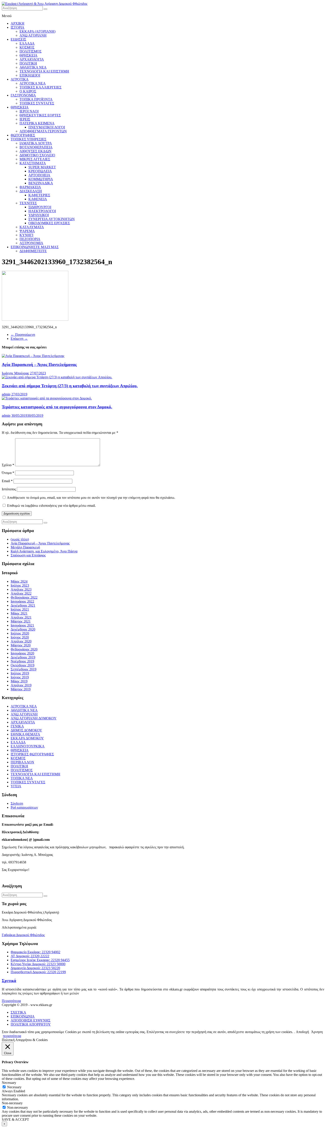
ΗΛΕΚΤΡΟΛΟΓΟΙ (42, 211)
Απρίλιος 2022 (21, 593)
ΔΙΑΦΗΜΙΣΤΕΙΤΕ (33, 251)
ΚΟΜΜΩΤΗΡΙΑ (40, 179)
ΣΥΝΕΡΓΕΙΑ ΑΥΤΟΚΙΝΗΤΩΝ (51, 219)
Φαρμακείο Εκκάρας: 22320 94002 (35, 952)
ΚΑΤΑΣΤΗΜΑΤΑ (33, 163)
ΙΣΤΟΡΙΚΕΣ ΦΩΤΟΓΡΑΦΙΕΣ (32, 754)
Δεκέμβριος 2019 (23, 657)
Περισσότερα (11, 1001)
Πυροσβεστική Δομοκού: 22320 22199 (38, 972)
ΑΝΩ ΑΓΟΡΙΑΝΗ (33, 35)
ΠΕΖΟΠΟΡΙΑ (30, 239)
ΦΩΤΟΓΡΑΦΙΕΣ (23, 135)
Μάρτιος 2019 (21, 689)
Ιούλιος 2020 (20, 633)
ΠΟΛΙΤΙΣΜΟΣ (30, 51)
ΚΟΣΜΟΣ (27, 47)
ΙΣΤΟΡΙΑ (17, 27)
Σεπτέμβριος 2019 (23, 669)
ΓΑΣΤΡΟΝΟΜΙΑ (23, 95)
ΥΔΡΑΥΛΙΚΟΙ (38, 215)
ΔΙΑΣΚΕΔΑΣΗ (31, 191)
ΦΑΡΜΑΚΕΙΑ (30, 187)
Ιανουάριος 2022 (22, 601)
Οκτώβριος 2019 (22, 665)
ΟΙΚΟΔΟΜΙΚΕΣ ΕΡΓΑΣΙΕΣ (49, 223)
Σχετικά (9, 980)
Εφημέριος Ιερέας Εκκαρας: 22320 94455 (40, 960)
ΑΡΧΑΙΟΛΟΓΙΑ (32, 59)
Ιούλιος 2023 (20, 585)
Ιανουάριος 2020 (22, 653)
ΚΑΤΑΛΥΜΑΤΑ (32, 227)
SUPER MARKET (42, 167)
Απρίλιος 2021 (21, 617)
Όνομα (8, 473)
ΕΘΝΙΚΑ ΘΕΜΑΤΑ (25, 734)
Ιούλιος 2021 (20, 609)
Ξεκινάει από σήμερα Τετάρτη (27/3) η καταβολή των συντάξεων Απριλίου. (70, 385)
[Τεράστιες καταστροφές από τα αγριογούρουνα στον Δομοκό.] (47, 398)
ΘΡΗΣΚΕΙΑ (28, 55)
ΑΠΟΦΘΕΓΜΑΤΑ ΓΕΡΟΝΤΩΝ (43, 131)
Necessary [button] (9, 1083)
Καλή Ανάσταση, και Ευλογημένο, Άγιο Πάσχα (44, 551)
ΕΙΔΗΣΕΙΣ (18, 39)
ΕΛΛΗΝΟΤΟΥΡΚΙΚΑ (28, 746)
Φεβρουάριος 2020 (24, 649)
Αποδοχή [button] (302, 1032)
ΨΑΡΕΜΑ (27, 231)
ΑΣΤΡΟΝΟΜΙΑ (31, 243)
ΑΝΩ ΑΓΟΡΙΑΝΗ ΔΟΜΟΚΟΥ (34, 718)
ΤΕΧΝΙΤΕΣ (28, 203)
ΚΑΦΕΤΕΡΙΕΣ (39, 195)
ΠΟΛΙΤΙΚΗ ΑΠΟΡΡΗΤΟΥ (31, 1024)
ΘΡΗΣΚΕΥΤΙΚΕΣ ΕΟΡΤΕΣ (40, 115)
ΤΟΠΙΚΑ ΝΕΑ (22, 778)
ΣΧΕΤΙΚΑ (18, 1012)
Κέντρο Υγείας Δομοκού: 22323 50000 (38, 964)
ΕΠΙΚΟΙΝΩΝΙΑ (23, 1016)
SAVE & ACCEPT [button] (15, 1119)
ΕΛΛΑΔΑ (27, 43)
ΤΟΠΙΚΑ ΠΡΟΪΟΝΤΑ (36, 99)
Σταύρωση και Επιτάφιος (28, 555)
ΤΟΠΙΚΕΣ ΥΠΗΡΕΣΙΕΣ (28, 139)
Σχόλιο (8, 465)
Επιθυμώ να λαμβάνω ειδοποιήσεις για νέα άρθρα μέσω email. (51, 505)
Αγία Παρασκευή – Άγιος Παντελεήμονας (39, 364)
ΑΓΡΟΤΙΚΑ (20, 79)
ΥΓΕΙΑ (16, 786)
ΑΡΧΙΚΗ (17, 23)
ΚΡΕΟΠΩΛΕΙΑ (40, 171)
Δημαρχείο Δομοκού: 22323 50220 (35, 968)
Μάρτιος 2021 (21, 621)
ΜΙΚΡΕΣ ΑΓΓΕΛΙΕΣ (35, 159)
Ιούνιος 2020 (20, 637)
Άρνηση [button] (317, 1032)
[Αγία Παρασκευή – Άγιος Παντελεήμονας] (33, 356)
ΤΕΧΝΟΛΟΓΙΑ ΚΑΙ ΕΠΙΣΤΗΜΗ (44, 71)
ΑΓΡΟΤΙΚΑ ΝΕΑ (33, 83)
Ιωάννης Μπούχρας (15, 373)
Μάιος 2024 (19, 581)
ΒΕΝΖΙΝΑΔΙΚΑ (40, 183)
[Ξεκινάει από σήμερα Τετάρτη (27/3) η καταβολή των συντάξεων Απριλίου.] (57, 377)
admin (6, 394)
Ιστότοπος (9, 489)
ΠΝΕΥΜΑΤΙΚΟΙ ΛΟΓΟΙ (46, 127)
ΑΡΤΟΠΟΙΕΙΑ (39, 175)
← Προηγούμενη (23, 334)
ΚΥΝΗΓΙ (26, 235)
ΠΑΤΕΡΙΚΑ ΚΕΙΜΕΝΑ (37, 123)
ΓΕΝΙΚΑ (17, 726)
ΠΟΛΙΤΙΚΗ (28, 63)
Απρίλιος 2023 (21, 589)
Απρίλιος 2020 (21, 641)
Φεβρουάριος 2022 (24, 597)
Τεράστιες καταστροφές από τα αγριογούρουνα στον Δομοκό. (57, 407)
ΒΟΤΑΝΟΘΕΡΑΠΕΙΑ (36, 147)
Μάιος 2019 (19, 681)
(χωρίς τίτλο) (20, 539)
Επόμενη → (19, 338)
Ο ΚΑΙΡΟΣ (28, 91)
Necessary (14, 1087)
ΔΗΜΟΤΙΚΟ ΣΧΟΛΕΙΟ (37, 155)
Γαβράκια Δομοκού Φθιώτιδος (23, 935)
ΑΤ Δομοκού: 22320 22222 (30, 956)
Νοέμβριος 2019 (22, 661)
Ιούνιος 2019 (20, 677)
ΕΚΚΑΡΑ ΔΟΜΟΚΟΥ (27, 738)
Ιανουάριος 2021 (22, 625)
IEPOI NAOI (29, 111)
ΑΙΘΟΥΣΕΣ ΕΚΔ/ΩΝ (35, 151)
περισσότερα (12, 1036)
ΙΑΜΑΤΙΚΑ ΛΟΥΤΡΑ (36, 143)
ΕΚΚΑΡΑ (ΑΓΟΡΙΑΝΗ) (37, 31)
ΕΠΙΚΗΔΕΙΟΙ (30, 75)
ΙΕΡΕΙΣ (25, 119)
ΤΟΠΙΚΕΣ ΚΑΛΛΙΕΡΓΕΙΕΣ (40, 87)
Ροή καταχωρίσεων (24, 807)
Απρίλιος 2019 (21, 685)
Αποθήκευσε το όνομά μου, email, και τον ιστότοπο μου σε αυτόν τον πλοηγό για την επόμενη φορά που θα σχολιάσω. (91, 497)
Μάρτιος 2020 (21, 645)
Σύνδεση (17, 803)
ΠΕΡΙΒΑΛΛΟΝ (22, 762)
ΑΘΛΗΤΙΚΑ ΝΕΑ (33, 67)
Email (7, 481)
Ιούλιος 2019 (20, 673)
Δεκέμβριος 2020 (23, 629)
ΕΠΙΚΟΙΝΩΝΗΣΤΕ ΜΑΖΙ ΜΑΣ (35, 247)
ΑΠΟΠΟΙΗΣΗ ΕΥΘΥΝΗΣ (30, 1020)
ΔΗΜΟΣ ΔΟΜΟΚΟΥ (26, 730)
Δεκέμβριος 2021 (23, 605)
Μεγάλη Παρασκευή (25, 547)
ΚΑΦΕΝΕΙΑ (37, 199)
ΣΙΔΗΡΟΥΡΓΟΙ (39, 207)
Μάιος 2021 (19, 613)
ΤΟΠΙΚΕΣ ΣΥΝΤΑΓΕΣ (37, 103)
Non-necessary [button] (12, 1103)
